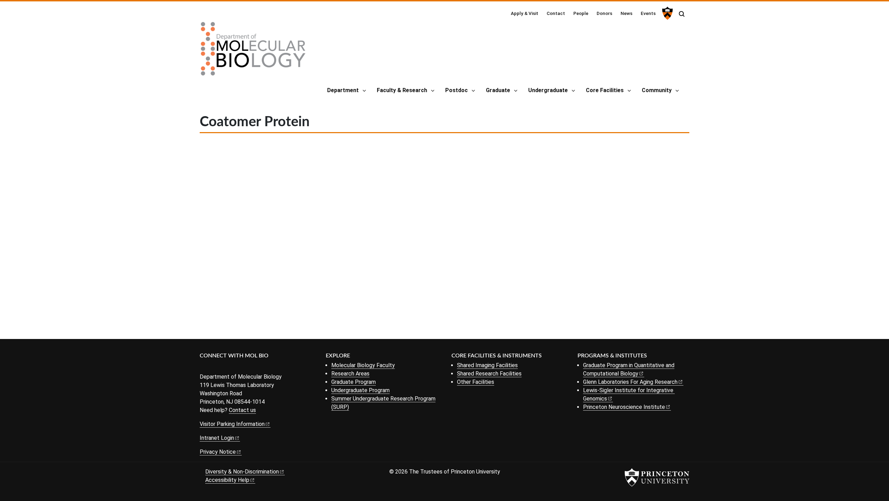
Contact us (242, 410)
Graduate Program (353, 382)
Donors (604, 13)
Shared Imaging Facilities (487, 365)
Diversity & (242, 471)
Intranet (217, 438)
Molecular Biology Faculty (363, 365)
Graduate (498, 90)
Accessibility (227, 480)
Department (343, 90)
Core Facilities (605, 90)
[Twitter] (214, 367)
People (580, 13)
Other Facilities (475, 382)
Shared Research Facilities (489, 373)
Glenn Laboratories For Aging (630, 382)
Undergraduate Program (360, 390)
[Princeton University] (666, 13)
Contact (556, 13)
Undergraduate (548, 90)
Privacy (218, 452)
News (626, 13)
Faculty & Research (402, 90)
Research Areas (350, 373)
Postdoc (456, 90)
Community (657, 90)
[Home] (253, 51)
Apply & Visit (524, 13)
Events (648, 13)
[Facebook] (204, 367)
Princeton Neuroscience (624, 407)
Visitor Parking (232, 424)
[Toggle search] (682, 14)
